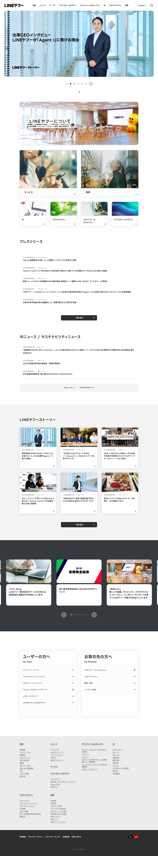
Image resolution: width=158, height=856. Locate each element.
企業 (34, 5)
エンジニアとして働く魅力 (58, 809)
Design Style (55, 784)
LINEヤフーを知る (56, 806)
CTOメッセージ (56, 779)
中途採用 (53, 801)
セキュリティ (85, 757)
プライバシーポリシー (36, 837)
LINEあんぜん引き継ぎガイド (34, 702)
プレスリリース (55, 750)
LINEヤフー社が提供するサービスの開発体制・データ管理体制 (94, 761)
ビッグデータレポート (57, 755)
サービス (52, 5)
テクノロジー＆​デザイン (67, 5)
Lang (141, 5)
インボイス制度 (90, 689)
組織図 (22, 763)
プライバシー (86, 754)
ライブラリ (116, 766)
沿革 (21, 771)
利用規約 (23, 837)
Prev (64, 614)
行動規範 (22, 755)
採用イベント (54, 819)
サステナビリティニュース (27, 806)
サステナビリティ (115, 5)
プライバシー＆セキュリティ (93, 744)
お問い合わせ (76, 837)
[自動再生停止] (91, 84)
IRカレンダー (116, 755)
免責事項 (66, 837)
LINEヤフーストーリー (57, 752)
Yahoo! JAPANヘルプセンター (36, 689)
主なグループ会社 (25, 766)
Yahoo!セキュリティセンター (34, 676)
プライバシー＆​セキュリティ (90, 5)
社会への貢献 (24, 811)
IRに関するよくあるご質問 (120, 768)
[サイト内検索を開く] (151, 5)
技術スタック (54, 787)
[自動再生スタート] (86, 614)
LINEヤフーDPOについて (90, 769)
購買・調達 (88, 683)
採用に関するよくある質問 (59, 814)
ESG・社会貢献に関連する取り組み (30, 814)
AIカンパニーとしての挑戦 (58, 811)
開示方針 (115, 771)
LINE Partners (91, 676)
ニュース (43, 5)
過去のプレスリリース (57, 760)
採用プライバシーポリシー (59, 822)
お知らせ (53, 758)
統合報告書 (116, 774)
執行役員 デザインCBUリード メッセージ (63, 782)
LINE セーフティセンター (33, 683)
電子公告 (22, 776)
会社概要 (22, 750)
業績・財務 (116, 760)
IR (104, 5)
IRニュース (68, 387)
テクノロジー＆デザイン (60, 773)
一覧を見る (79, 318)
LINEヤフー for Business (95, 670)
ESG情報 (22, 809)
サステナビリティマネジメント (28, 803)
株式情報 (115, 763)
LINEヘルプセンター (31, 696)
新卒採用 (53, 803)
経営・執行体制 (24, 760)
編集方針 (22, 817)
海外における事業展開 (26, 768)
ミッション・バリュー (25, 752)
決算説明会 (116, 758)
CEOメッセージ (25, 758)
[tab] (67, 83)
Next (94, 614)
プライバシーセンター (31, 670)
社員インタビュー (56, 817)
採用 (126, 5)
